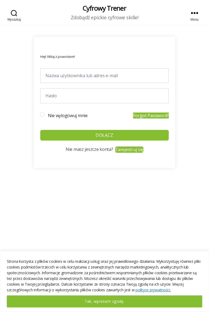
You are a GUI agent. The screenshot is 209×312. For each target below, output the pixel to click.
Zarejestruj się (129, 149)
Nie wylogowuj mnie (68, 115)
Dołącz (104, 135)
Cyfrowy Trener (104, 8)
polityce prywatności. (153, 289)
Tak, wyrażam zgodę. (105, 301)
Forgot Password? (151, 115)
